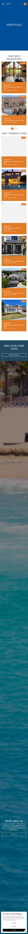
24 (19, 334)
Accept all (14, 930)
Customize (14, 926)
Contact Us (14, 834)
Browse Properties (14, 355)
